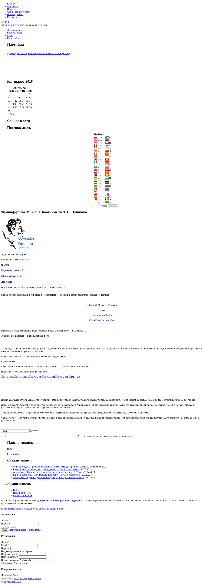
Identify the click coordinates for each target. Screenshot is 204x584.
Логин (5, 520)
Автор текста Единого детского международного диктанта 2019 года (48, 472)
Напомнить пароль (32, 530)
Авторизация (20, 563)
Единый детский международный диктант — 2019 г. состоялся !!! (46, 469)
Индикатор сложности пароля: (16, 551)
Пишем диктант (15, 14)
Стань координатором (18, 11)
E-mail (5, 545)
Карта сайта (13, 38)
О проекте (12, 6)
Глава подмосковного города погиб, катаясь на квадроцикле (32, 508)
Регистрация (13, 454)
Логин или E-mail (10, 575)
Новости (11, 9)
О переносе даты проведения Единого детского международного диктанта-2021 (54, 466)
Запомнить (10, 527)
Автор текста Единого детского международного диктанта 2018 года (48, 477)
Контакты (12, 17)
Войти (16, 490)
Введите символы (11, 560)
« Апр (11, 114)
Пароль (5, 523)
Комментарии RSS (22, 495)
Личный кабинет (15, 30)
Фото (10, 35)
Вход (9, 449)
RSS (6, 22)
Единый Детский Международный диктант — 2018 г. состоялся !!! (47, 474)
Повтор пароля (9, 557)
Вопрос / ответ (14, 32)
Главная (11, 3)
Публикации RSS (22, 493)
